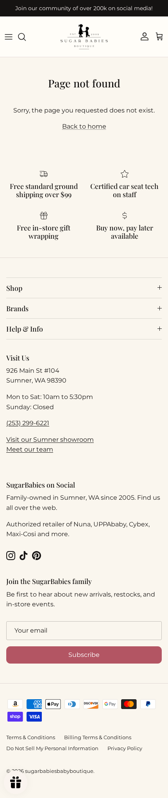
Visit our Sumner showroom (50, 439)
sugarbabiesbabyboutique (59, 771)
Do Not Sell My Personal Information (52, 748)
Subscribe (84, 654)
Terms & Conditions (30, 737)
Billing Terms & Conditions (97, 737)
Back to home (84, 126)
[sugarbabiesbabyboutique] (84, 36)
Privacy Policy (124, 748)
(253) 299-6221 (27, 423)
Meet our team (29, 449)
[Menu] (8, 36)
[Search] (25, 36)
